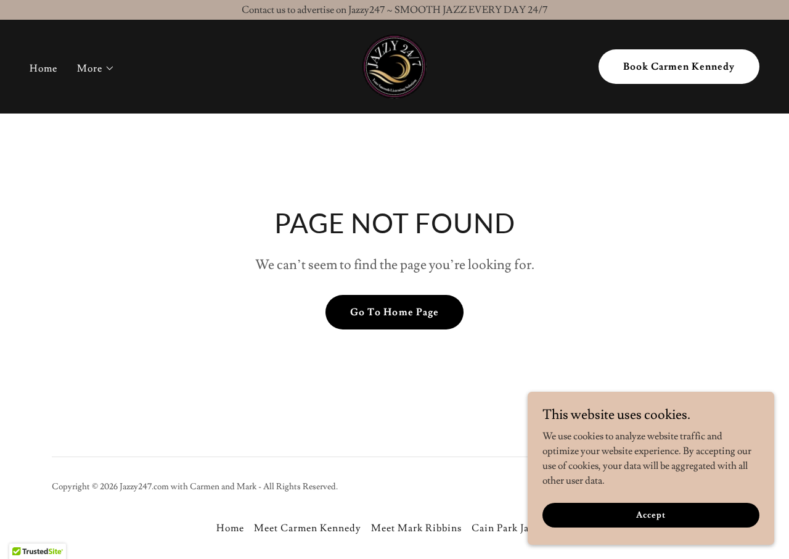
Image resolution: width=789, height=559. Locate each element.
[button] (96, 68)
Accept (650, 514)
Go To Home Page (394, 312)
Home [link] (43, 68)
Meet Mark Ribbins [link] (416, 528)
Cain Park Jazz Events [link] (522, 528)
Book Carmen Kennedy (679, 66)
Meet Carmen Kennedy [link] (307, 528)
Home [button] (230, 528)
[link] (394, 64)
